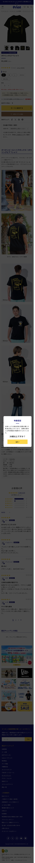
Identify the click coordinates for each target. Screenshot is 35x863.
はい (17, 442)
